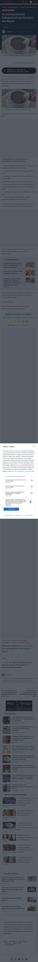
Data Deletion (9, 515)
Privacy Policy (29, 515)
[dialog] (19, 481)
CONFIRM (11, 509)
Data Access (19, 515)
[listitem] (19, 476)
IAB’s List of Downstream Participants (21, 471)
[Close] (34, 446)
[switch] (31, 480)
